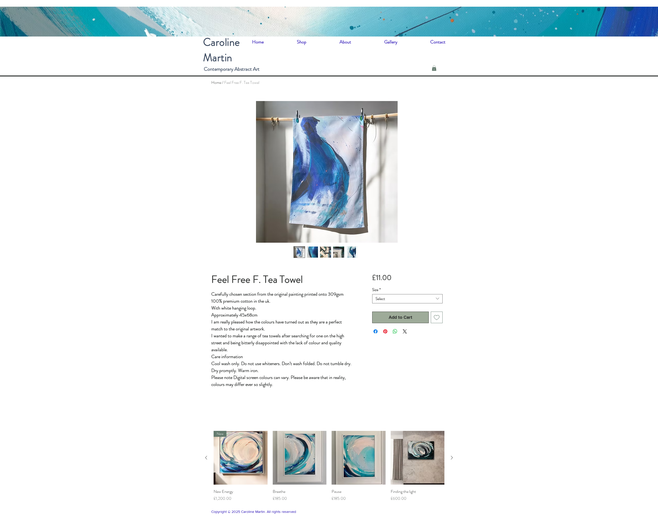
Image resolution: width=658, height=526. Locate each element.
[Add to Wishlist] (437, 317)
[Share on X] (405, 331)
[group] (329, 466)
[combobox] (407, 298)
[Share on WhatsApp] (395, 331)
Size (376, 289)
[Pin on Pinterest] (385, 331)
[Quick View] (300, 458)
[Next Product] (452, 458)
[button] (434, 68)
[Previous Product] (206, 458)
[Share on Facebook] (375, 331)
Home (216, 82)
